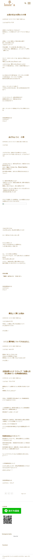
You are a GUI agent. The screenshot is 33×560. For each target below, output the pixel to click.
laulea (24, 19)
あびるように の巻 (16, 137)
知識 (18, 19)
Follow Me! (15, 536)
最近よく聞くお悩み (16, 313)
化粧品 (18, 141)
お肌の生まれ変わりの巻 (16, 14)
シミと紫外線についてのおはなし (16, 341)
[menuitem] (24, 3)
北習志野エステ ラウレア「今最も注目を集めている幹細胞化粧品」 (17, 372)
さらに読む (5, 330)
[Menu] (28, 3)
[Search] (24, 3)
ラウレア (14, 19)
